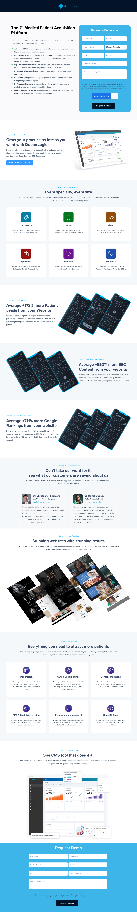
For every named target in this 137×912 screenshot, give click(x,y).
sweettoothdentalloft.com (94, 502)
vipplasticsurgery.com (41, 502)
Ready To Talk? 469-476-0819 (19, 163)
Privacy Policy (84, 896)
